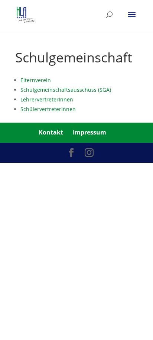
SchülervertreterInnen (48, 109)
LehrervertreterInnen (46, 99)
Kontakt (51, 132)
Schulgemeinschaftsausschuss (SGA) (65, 89)
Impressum (89, 132)
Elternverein (35, 80)
